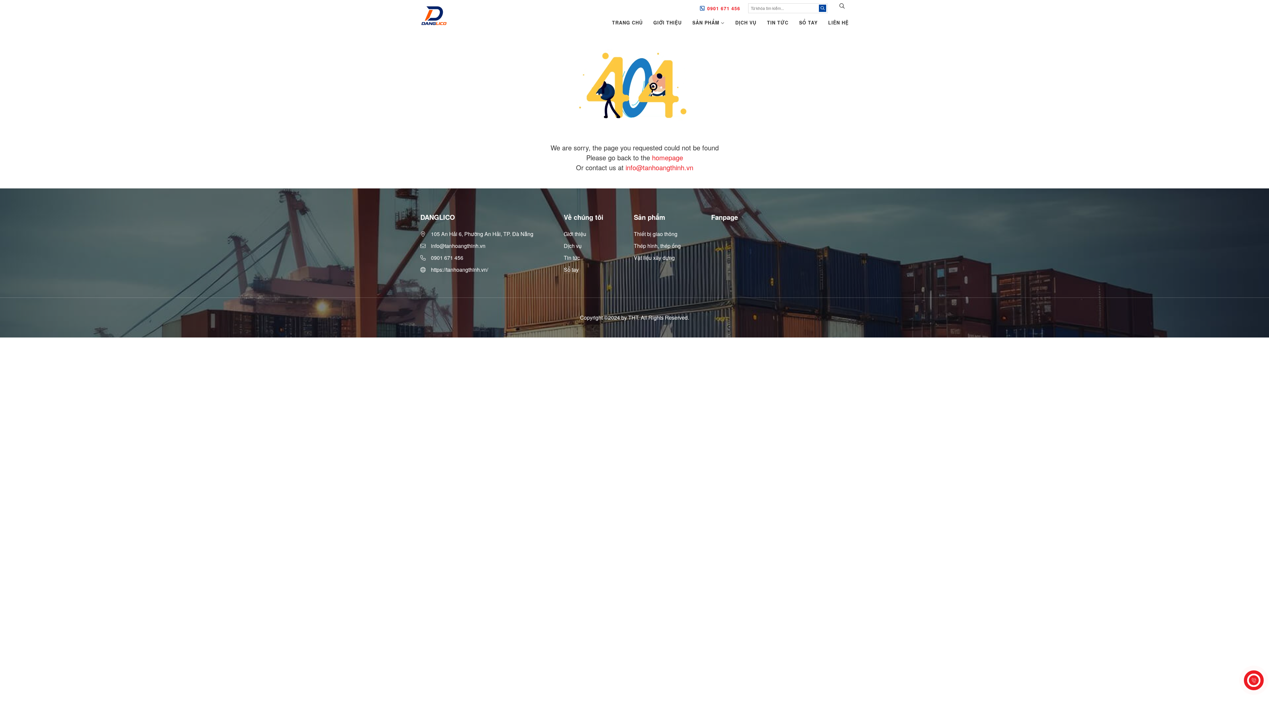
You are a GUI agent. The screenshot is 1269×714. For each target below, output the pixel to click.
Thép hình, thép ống (657, 246)
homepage (667, 157)
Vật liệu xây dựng (654, 257)
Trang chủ (627, 22)
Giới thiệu (667, 22)
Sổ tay (808, 22)
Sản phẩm (705, 22)
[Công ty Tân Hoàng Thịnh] (433, 16)
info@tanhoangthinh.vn (659, 167)
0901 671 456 (723, 8)
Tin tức (777, 22)
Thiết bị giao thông (655, 234)
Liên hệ (838, 22)
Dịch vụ (745, 22)
